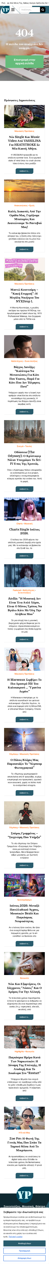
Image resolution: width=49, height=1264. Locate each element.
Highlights (19, 1051)
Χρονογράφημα (24, 899)
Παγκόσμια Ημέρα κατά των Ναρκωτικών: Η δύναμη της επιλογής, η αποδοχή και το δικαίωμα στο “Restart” (24, 1065)
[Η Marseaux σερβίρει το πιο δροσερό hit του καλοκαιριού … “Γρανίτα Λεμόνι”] (24, 650)
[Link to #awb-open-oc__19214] (13, 9)
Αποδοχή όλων (24, 1243)
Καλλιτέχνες (17, 361)
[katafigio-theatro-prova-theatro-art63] (24, 1188)
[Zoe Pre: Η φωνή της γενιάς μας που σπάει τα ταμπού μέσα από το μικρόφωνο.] (24, 1108)
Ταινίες (28, 446)
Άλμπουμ (13, 754)
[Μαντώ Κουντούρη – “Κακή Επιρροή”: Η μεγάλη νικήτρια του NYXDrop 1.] (24, 259)
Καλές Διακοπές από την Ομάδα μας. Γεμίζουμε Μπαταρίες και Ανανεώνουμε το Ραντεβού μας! (24, 219)
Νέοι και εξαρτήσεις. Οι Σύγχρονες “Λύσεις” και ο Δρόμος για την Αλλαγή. (24, 987)
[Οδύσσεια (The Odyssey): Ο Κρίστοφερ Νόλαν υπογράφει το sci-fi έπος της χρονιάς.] (24, 422)
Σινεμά (20, 446)
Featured (17, 590)
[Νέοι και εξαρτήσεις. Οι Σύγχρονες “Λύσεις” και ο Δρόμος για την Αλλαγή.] (24, 954)
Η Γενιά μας (24, 1132)
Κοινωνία (24, 978)
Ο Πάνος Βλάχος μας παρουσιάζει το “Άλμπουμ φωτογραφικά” (24, 763)
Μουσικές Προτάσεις (24, 131)
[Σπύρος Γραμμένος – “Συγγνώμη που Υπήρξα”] (24, 803)
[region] (24, 1236)
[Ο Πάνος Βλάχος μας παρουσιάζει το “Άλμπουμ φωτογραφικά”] (24, 730)
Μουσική (28, 523)
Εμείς (32, 205)
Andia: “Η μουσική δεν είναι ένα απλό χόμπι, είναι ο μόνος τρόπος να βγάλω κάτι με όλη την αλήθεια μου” (24, 606)
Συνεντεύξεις (31, 361)
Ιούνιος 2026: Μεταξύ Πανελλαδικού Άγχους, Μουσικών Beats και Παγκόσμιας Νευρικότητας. (24, 913)
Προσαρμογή (24, 1251)
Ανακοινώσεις (21, 205)
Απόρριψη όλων (24, 1258)
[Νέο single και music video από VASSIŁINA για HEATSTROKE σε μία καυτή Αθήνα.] (24, 107)
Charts (19, 523)
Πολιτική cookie (15, 1236)
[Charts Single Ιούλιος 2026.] (24, 499)
